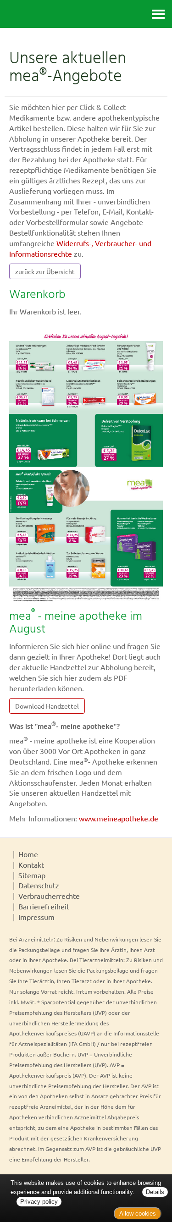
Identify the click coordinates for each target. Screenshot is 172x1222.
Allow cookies (137, 1213)
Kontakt (31, 864)
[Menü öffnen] (158, 14)
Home (28, 854)
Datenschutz (38, 885)
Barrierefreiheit (43, 906)
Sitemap (31, 875)
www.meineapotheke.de (118, 818)
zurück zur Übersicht (45, 271)
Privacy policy (39, 1201)
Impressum (36, 916)
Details (155, 1192)
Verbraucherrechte (49, 895)
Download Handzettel (47, 706)
